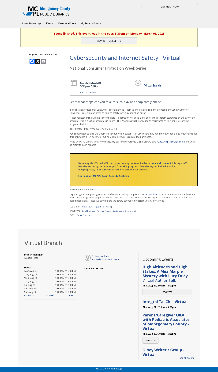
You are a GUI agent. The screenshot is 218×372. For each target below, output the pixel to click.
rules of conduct (161, 163)
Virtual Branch (152, 85)
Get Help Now (170, 6)
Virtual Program (83, 215)
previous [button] (29, 295)
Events (49, 23)
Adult (108, 207)
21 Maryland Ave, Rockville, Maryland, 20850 (106, 258)
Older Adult (87, 207)
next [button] (71, 295)
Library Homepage (31, 23)
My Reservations (90, 23)
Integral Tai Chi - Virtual (165, 301)
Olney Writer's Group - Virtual (163, 352)
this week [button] (50, 295)
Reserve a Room (67, 23)
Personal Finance (104, 211)
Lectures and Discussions (124, 211)
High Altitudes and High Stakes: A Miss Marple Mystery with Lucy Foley (166, 273)
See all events (187, 357)
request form (151, 194)
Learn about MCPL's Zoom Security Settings (103, 175)
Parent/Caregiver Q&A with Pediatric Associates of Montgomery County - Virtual (166, 321)
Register (167, 292)
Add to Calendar (88, 92)
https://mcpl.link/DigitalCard (171, 141)
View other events (109, 40)
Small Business (88, 211)
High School (99, 207)
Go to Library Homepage (109, 368)
